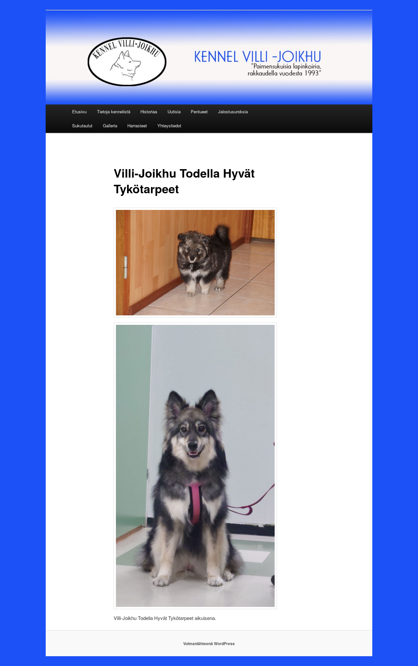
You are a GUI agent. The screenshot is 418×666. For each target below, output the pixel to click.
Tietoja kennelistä (113, 111)
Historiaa (148, 111)
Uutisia (174, 111)
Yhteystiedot (169, 125)
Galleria (110, 125)
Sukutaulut (82, 125)
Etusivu (79, 111)
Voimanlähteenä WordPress (209, 643)
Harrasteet (137, 125)
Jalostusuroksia (233, 111)
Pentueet (199, 111)
